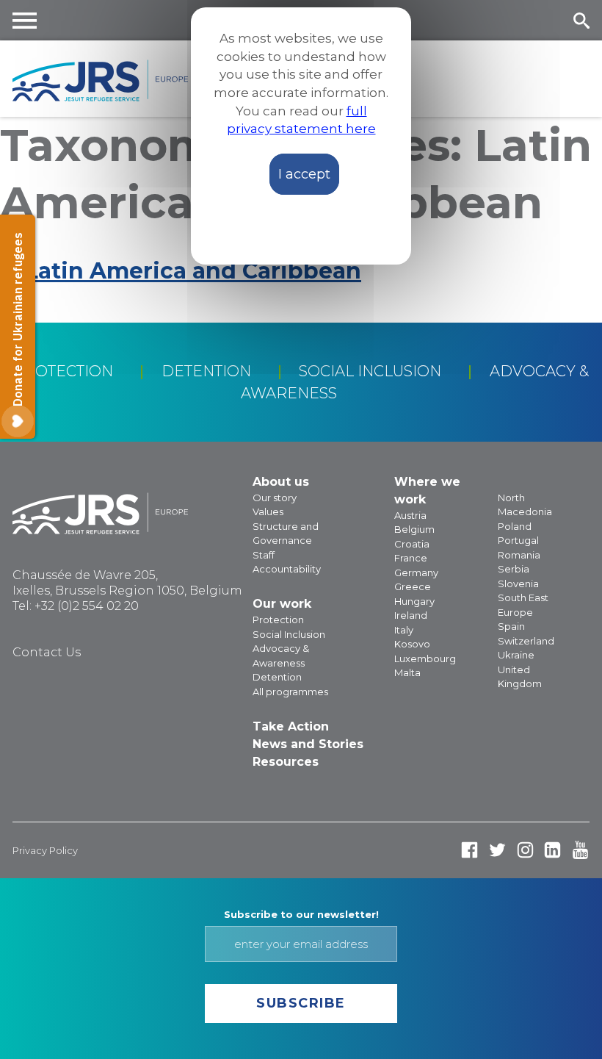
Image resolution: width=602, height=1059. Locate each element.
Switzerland (526, 641)
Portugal (518, 540)
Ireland (410, 615)
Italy (403, 630)
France (410, 558)
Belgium (414, 529)
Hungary (414, 601)
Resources (286, 762)
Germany (416, 572)
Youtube (580, 850)
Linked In (552, 850)
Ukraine (516, 655)
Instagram (525, 850)
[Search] (581, 20)
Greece (412, 586)
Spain (511, 626)
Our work (282, 604)
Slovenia (518, 583)
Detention (206, 371)
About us (281, 482)
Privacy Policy (45, 850)
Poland (515, 526)
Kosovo (412, 644)
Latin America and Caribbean (193, 270)
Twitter (497, 850)
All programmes (290, 691)
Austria (410, 515)
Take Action (291, 726)
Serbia (513, 569)
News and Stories (308, 744)
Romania (519, 555)
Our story (275, 497)
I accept (304, 174)
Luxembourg (425, 658)
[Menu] (25, 20)
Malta (407, 672)
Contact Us (46, 652)
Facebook (469, 850)
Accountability (287, 569)
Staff (264, 555)
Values (268, 511)
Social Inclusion (370, 371)
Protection (63, 371)
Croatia (411, 544)
